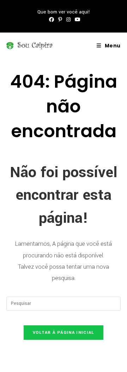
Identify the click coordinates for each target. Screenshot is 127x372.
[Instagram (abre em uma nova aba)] (68, 20)
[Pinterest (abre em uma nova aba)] (60, 20)
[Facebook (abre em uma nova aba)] (51, 20)
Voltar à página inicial (64, 333)
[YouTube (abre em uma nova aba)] (76, 20)
